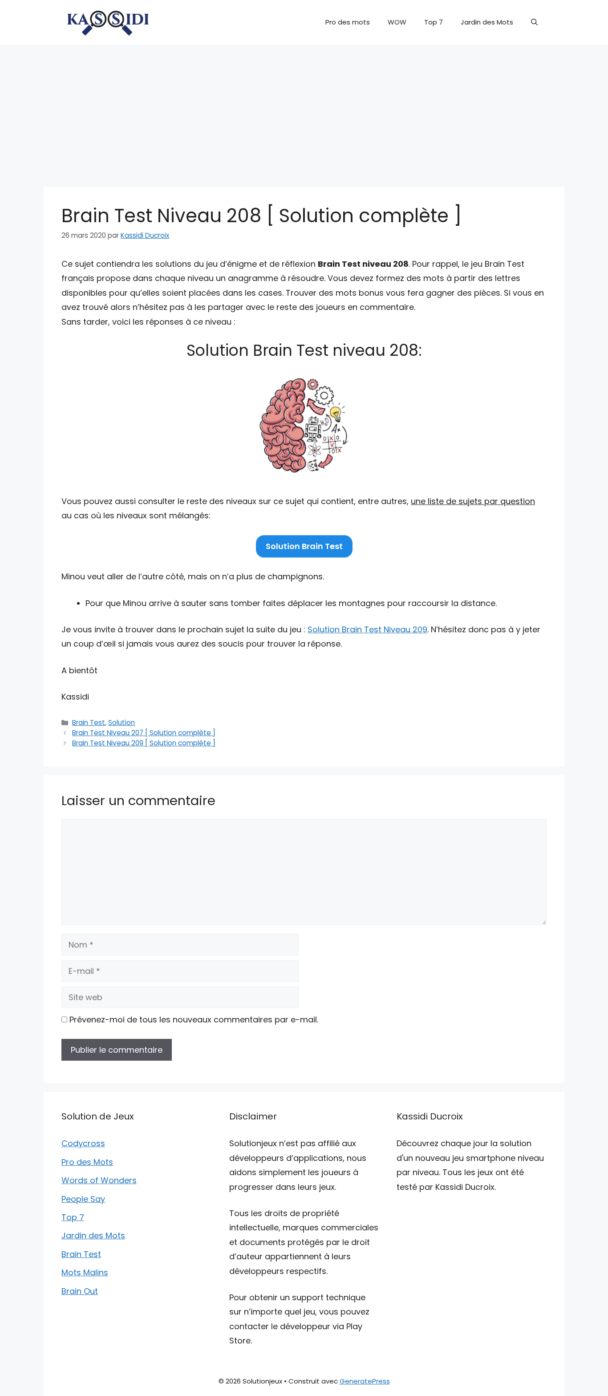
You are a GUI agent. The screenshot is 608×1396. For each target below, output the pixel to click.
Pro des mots (347, 22)
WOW (397, 22)
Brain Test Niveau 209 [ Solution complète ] (143, 743)
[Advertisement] (304, 111)
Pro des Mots (87, 1162)
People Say (83, 1199)
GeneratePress (365, 1381)
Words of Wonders (99, 1180)
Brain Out (79, 1291)
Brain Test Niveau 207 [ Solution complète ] (143, 732)
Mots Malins (84, 1272)
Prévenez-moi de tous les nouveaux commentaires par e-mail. (193, 1019)
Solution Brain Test (304, 546)
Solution (121, 722)
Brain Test (88, 722)
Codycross (83, 1143)
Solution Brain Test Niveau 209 (367, 629)
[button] (534, 22)
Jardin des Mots (487, 22)
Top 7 (433, 22)
